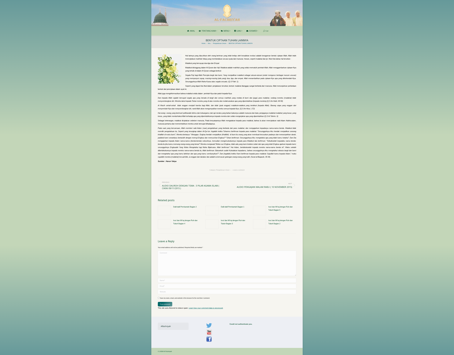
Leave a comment (238, 170)
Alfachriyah (166, 326)
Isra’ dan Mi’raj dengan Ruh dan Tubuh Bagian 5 (280, 208)
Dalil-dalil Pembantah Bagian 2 (185, 207)
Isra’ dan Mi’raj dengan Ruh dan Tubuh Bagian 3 (233, 222)
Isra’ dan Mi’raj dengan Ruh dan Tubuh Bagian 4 (185, 222)
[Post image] (164, 210)
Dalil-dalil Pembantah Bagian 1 (232, 207)
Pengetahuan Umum (222, 170)
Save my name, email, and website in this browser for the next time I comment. (185, 298)
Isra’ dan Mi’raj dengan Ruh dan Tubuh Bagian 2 (280, 222)
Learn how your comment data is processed (206, 308)
